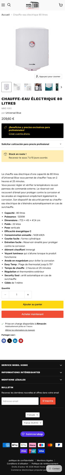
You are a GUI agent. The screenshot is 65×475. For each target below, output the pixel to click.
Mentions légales (45, 460)
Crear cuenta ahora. (19, 133)
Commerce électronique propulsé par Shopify (32, 470)
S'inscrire (47, 400)
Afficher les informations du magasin (20, 330)
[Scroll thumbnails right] (60, 87)
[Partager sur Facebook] (4, 340)
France (31, 423)
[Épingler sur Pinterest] (21, 340)
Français (31, 415)
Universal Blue (13, 112)
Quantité (6, 288)
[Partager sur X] (9, 340)
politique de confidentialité (21, 460)
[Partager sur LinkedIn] (15, 340)
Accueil (6, 14)
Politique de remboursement (45, 463)
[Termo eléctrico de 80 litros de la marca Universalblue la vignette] (6, 87)
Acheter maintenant (32, 314)
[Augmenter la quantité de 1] (28, 294)
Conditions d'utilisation (17, 463)
